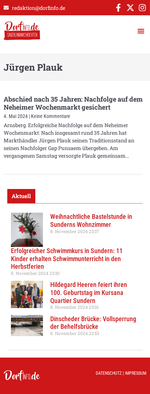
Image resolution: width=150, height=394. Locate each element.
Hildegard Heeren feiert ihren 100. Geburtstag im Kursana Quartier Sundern (88, 292)
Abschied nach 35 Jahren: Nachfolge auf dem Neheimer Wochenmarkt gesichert (73, 103)
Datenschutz (109, 373)
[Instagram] (142, 8)
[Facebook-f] (118, 8)
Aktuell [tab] (21, 196)
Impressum (135, 373)
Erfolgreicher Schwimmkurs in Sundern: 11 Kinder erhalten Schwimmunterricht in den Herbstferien (67, 258)
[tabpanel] (75, 276)
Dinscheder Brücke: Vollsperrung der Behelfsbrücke (93, 323)
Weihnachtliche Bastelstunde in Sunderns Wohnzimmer (91, 220)
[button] (140, 30)
